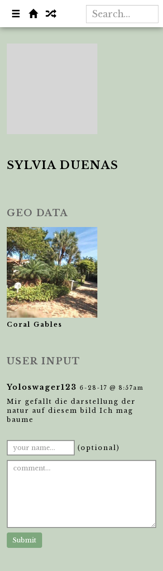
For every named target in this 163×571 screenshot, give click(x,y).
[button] (16, 14)
